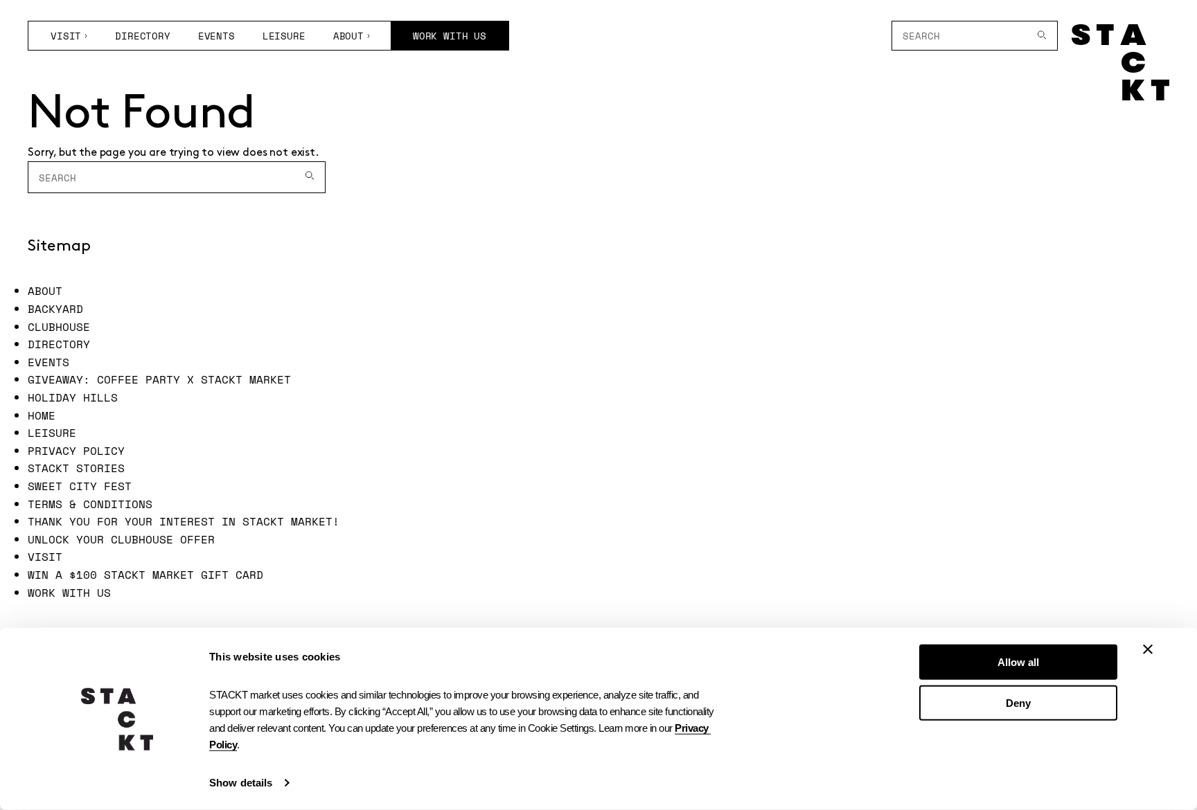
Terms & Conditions (90, 504)
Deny (1018, 702)
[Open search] (1042, 35)
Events (216, 35)
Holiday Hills (73, 397)
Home (41, 415)
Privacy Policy (76, 450)
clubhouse (59, 326)
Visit (66, 35)
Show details (240, 783)
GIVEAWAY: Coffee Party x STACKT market (159, 379)
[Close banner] (1148, 649)
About (348, 35)
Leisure (284, 35)
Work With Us (449, 35)
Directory (142, 35)
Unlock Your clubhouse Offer (121, 539)
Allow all (1018, 662)
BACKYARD (55, 308)
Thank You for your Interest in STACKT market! (183, 521)
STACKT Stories (76, 468)
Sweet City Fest (80, 486)
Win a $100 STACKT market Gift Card (145, 574)
